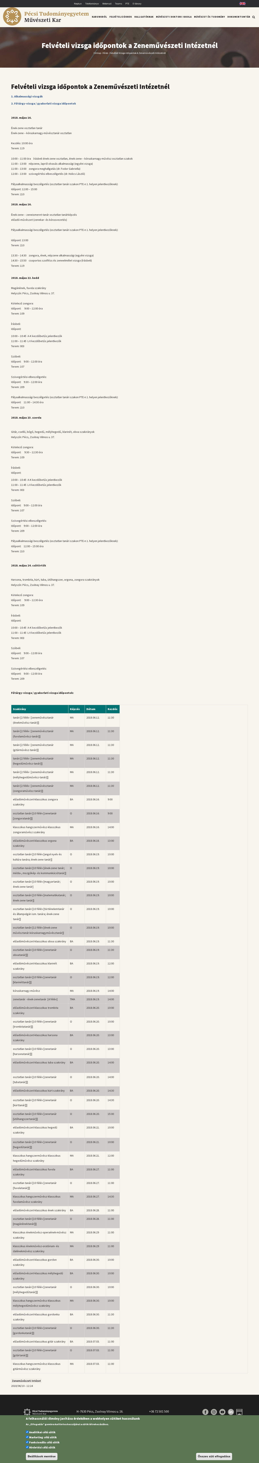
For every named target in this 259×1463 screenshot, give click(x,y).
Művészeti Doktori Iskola (174, 16)
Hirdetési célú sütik (42, 1447)
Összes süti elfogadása (214, 1456)
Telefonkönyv (92, 3)
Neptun (78, 3)
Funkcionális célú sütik (44, 1442)
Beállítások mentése (42, 1456)
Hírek (105, 52)
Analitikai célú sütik (42, 1432)
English (241, 3)
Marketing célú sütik (43, 1437)
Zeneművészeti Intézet (26, 1381)
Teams (118, 3)
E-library (137, 3)
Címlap (97, 52)
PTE (127, 3)
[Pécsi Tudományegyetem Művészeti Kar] (46, 24)
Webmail (106, 3)
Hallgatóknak (144, 16)
